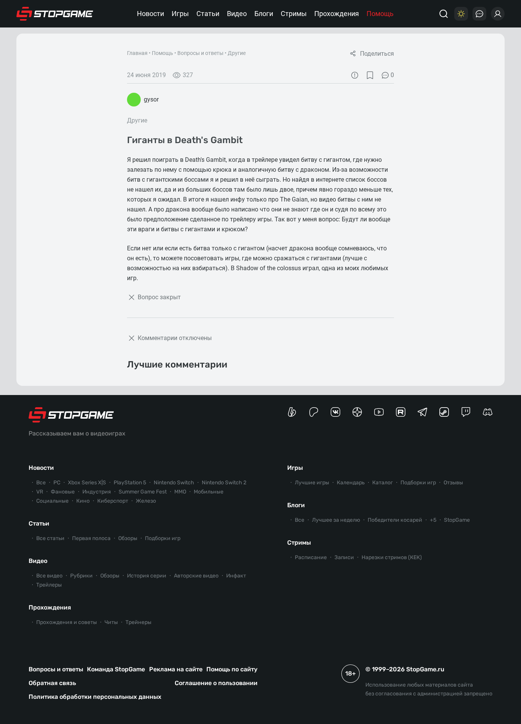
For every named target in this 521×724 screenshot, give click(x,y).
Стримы (294, 14)
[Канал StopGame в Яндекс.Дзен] (357, 412)
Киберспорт (112, 501)
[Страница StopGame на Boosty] (292, 412)
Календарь (351, 482)
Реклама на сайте (176, 669)
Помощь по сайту (231, 669)
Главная (137, 53)
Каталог (382, 482)
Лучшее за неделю (336, 520)
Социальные (52, 501)
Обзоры (127, 538)
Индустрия (96, 492)
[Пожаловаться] (354, 75)
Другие (237, 53)
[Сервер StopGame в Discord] (487, 412)
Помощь (380, 14)
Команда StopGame (116, 669)
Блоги (263, 14)
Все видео (49, 575)
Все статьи (50, 538)
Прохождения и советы (66, 622)
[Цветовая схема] (461, 14)
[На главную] (54, 14)
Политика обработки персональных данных (95, 696)
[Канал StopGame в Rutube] (400, 412)
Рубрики (81, 575)
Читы (111, 622)
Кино (83, 501)
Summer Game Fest (143, 492)
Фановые (63, 492)
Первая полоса (91, 538)
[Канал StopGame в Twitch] (466, 412)
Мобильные (209, 492)
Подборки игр (162, 538)
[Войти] (498, 14)
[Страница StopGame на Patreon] (313, 412)
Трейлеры (49, 585)
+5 (433, 520)
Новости (150, 14)
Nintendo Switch (174, 482)
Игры (180, 14)
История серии (146, 575)
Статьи (207, 14)
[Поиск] (443, 14)
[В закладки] (370, 75)
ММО (180, 492)
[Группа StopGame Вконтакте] (335, 412)
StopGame (457, 520)
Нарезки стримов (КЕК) (392, 557)
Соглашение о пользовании (216, 683)
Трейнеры (138, 622)
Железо (146, 501)
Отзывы (453, 482)
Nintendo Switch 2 (224, 482)
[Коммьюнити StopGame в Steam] (444, 412)
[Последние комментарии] (479, 14)
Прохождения (336, 14)
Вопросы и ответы (200, 53)
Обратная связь (52, 683)
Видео (237, 14)
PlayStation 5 (130, 482)
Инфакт (236, 575)
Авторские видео (196, 575)
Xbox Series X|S (87, 482)
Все (41, 482)
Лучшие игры (312, 482)
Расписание (311, 557)
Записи (344, 557)
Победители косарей (395, 520)
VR (39, 492)
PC (56, 482)
